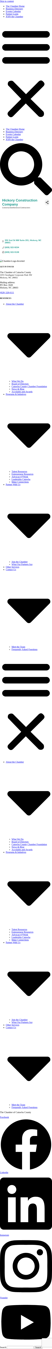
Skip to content (7, 1)
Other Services (12, 567)
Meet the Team (18, 647)
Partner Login (12, 14)
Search (3, 1347)
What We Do (18, 381)
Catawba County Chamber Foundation (29, 386)
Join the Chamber (20, 562)
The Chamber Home (15, 6)
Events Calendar (13, 11)
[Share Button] (47, 202)
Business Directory (14, 9)
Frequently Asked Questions (24, 649)
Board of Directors (20, 384)
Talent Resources (19, 471)
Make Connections (20, 482)
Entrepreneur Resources (22, 474)
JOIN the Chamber (14, 16)
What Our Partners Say (22, 564)
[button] (26, 73)
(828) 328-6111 (7, 292)
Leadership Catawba (21, 479)
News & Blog (18, 389)
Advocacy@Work (20, 476)
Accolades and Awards (22, 391)
